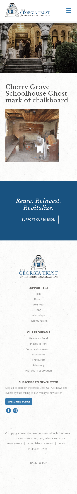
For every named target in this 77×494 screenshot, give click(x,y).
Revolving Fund (38, 338)
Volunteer (39, 304)
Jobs (38, 310)
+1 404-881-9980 (37, 449)
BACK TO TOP (38, 462)
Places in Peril (38, 343)
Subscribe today (19, 401)
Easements (38, 354)
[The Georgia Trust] (27, 10)
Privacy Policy (14, 443)
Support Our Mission (38, 219)
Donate (38, 299)
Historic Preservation (38, 370)
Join (38, 293)
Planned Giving (39, 320)
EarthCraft (38, 360)
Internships (38, 315)
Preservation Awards (38, 349)
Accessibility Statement (40, 443)
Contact (62, 443)
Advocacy (38, 365)
